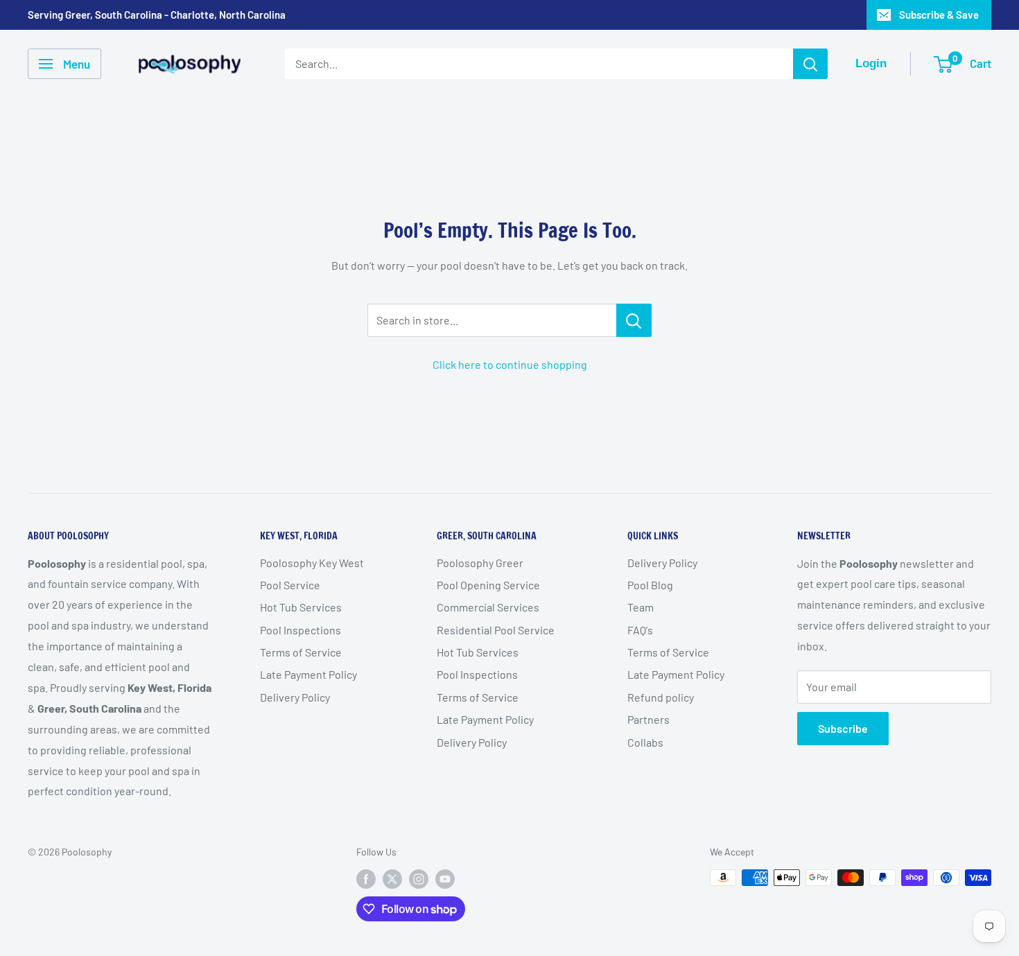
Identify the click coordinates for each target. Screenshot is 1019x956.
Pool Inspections (300, 629)
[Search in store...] (634, 320)
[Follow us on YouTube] (445, 879)
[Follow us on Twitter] (392, 879)
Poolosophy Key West (312, 562)
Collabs (645, 742)
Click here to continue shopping (510, 364)
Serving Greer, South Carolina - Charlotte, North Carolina (157, 14)
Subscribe (843, 728)
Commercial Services (488, 607)
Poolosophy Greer (480, 562)
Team (640, 607)
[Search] (810, 64)
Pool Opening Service (488, 584)
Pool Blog (650, 584)
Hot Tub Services (301, 607)
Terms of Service (301, 652)
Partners (648, 719)
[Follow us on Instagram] (418, 879)
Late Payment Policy (308, 674)
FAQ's (640, 629)
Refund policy (660, 697)
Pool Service (290, 584)
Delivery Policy (295, 697)
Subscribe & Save (939, 14)
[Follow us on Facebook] (366, 879)
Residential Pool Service (496, 629)
